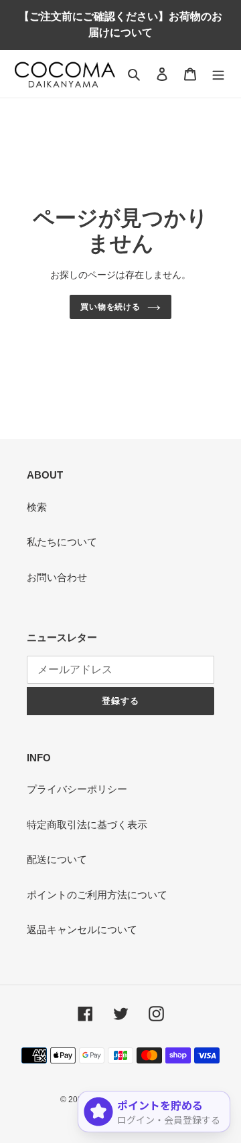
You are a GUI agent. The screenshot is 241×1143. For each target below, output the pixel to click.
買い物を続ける (110, 306)
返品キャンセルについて (82, 929)
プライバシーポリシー (77, 789)
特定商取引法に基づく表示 (87, 824)
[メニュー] (218, 73)
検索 (37, 507)
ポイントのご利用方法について (97, 894)
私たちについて (62, 541)
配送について (57, 859)
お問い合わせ (57, 577)
